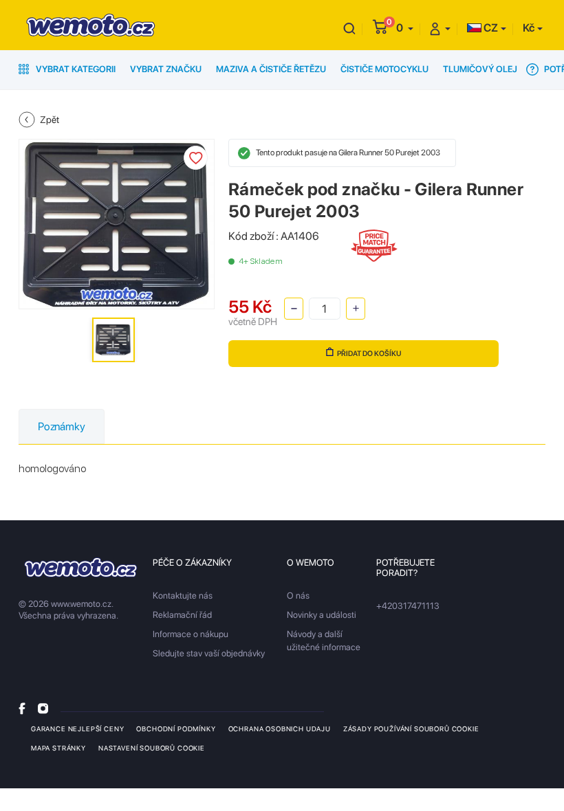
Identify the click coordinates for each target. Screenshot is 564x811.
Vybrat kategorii (75, 69)
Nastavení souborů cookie (151, 748)
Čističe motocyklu (384, 69)
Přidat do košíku (369, 353)
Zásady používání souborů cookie (411, 728)
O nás (298, 595)
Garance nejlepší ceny (77, 728)
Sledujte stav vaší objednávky (209, 653)
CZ (489, 27)
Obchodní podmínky (175, 728)
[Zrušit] (349, 27)
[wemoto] (81, 567)
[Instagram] (43, 708)
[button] (404, 27)
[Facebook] (22, 708)
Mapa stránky (58, 748)
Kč (528, 27)
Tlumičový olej (480, 69)
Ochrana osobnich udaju (279, 728)
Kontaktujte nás (183, 595)
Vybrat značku (166, 69)
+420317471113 (408, 606)
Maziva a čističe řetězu (271, 69)
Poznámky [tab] (61, 426)
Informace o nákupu (190, 634)
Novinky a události (321, 615)
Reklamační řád (182, 615)
